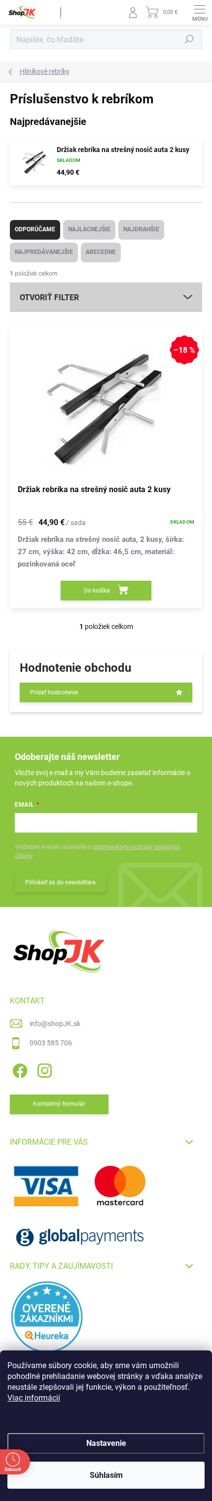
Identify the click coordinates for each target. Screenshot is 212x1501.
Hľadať (189, 39)
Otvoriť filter (49, 297)
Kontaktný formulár (59, 1103)
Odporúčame (35, 229)
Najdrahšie (141, 229)
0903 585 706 (51, 1043)
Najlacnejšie (89, 229)
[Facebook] (18, 1069)
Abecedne (101, 252)
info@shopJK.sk (55, 1024)
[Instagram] (43, 1069)
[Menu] (199, 12)
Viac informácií (33, 1398)
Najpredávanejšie (44, 252)
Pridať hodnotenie (54, 692)
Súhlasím (106, 1475)
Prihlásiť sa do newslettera (60, 882)
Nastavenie (106, 1443)
